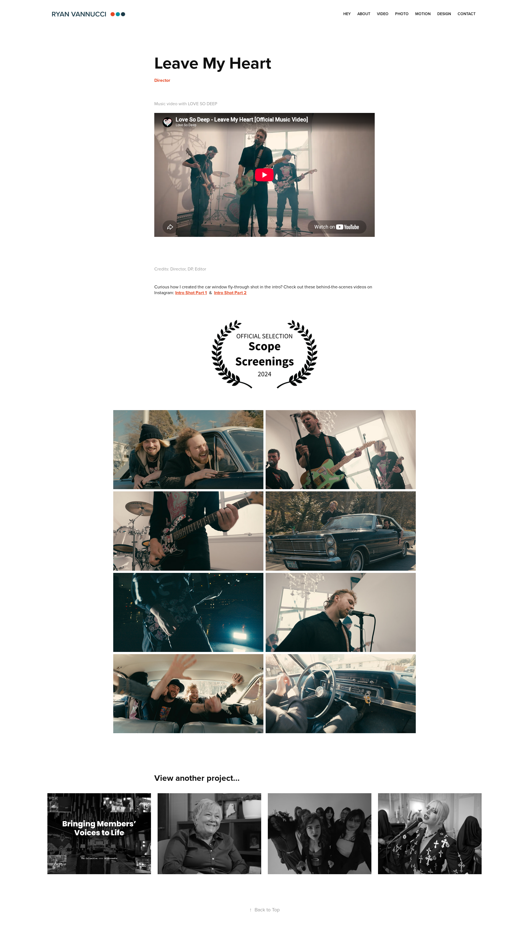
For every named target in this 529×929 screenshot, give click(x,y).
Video (382, 14)
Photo (402, 14)
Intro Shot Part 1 (191, 292)
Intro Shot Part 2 (230, 292)
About (363, 14)
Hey (347, 14)
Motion (423, 14)
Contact (467, 14)
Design (444, 14)
